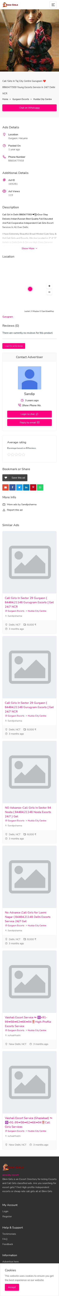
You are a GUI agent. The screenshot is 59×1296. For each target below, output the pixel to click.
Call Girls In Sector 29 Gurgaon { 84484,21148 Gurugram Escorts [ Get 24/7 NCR (29, 602)
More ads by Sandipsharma (21, 504)
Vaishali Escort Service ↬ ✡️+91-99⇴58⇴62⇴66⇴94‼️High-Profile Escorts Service (28, 1022)
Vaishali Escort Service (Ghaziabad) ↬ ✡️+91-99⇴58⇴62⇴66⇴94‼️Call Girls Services (28, 1122)
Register (7, 1216)
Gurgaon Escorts (20, 99)
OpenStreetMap (47, 311)
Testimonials (9, 1234)
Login (5, 1211)
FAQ (4, 1239)
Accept (12, 1287)
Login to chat (28, 414)
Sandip (29, 394)
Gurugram (7, 316)
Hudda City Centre (42, 99)
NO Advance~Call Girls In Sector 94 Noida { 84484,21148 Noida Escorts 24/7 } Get (28, 812)
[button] (49, 286)
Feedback (7, 1244)
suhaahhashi (13, 1035)
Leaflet (27, 311)
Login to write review (14, 346)
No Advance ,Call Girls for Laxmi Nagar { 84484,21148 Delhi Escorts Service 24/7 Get (28, 917)
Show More (28, 248)
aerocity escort (10, 1175)
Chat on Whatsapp (29, 108)
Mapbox (36, 311)
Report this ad (14, 510)
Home (5, 99)
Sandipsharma (14, 615)
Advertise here (10, 1261)
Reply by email (28, 422)
